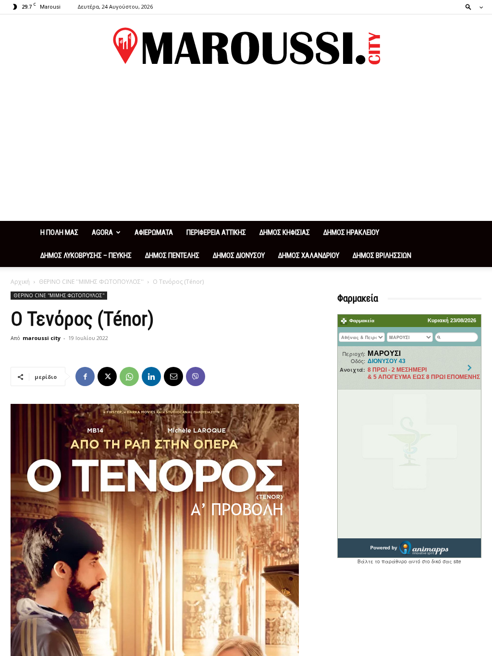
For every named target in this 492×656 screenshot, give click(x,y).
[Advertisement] (246, 149)
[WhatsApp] (129, 376)
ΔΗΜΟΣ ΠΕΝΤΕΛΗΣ (172, 255)
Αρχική (20, 282)
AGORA (102, 232)
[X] (107, 376)
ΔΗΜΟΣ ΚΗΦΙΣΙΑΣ (284, 232)
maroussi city (42, 337)
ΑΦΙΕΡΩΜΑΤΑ (154, 232)
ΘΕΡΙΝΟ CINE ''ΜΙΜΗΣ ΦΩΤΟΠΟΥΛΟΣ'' (91, 282)
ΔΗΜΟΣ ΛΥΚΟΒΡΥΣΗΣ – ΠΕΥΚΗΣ (86, 255)
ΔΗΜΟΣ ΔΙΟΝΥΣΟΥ (239, 255)
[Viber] (195, 376)
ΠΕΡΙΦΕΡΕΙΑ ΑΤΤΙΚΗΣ (216, 232)
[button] (471, 6)
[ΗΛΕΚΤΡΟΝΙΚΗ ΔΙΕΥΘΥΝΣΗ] (173, 376)
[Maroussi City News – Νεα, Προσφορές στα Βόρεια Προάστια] (246, 46)
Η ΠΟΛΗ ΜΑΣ (59, 232)
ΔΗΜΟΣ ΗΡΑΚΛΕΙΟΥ (351, 232)
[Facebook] (85, 376)
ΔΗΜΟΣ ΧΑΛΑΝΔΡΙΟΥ (308, 255)
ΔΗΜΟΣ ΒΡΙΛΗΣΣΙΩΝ (382, 255)
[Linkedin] (151, 376)
